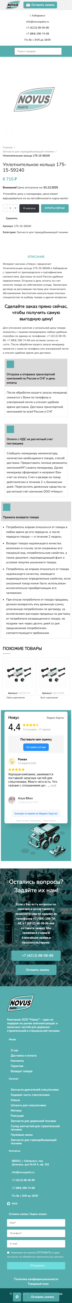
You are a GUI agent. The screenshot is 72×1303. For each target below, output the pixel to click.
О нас (14, 1050)
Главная (8, 147)
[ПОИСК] (65, 51)
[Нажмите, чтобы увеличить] (9, 135)
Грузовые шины (22, 1135)
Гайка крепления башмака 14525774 (17, 699)
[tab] (36, 256)
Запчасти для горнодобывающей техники (29, 151)
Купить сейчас (55, 208)
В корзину (29, 208)
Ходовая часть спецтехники (30, 1095)
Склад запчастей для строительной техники (35, 1128)
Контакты (17, 1061)
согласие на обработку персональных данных (35, 1256)
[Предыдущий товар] (4, 240)
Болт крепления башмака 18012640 (52, 699)
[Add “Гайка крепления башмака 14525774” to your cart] (27, 665)
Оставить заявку (42, 5)
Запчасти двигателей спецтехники (35, 1090)
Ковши (15, 1100)
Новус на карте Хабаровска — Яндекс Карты (36, 821)
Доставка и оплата (24, 1056)
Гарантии (17, 1066)
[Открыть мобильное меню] (6, 51)
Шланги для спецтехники (28, 1105)
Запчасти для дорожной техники (33, 1121)
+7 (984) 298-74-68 (18, 340)
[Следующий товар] (12, 240)
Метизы (16, 1110)
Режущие (17, 1116)
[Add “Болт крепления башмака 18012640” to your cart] (61, 665)
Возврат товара (21, 1071)
